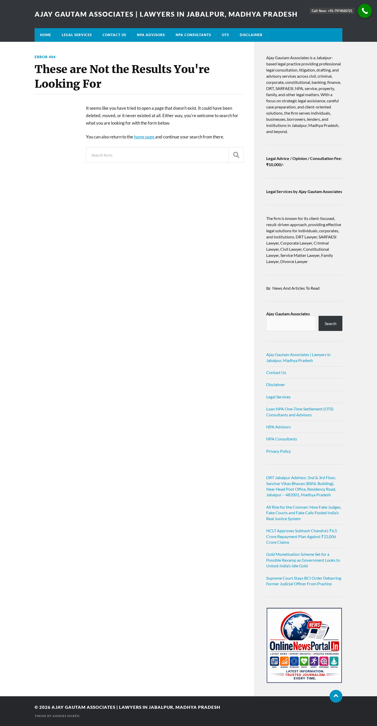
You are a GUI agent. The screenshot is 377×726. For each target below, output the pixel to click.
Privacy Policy (278, 451)
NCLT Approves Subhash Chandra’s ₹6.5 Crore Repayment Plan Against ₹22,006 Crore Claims (301, 536)
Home (45, 35)
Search (330, 323)
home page (144, 136)
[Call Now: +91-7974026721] (365, 11)
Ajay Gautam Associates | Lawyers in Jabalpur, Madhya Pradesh (166, 14)
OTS (225, 35)
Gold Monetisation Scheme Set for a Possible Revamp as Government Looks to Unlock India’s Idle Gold (303, 560)
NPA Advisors (151, 35)
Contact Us (114, 35)
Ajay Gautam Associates (288, 313)
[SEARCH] (236, 155)
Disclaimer (251, 35)
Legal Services (77, 35)
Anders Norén (66, 716)
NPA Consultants (193, 35)
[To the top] (336, 696)
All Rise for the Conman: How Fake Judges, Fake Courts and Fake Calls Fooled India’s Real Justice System (303, 513)
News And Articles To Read (296, 288)
